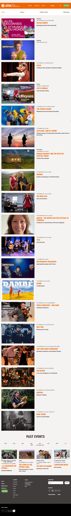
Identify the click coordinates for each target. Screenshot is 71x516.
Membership (37, 5)
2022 (40, 443)
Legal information (51, 494)
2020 (57, 443)
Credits (59, 494)
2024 (23, 443)
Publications (66, 12)
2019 (66, 443)
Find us (14, 492)
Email (26, 486)
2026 (6, 443)
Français (52, 5)
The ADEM (30, 5)
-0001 (31, 445)
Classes (22, 12)
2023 (31, 443)
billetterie (66, 5)
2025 (14, 443)
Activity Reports (15, 494)
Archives (14, 488)
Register (67, 482)
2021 (48, 443)
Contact (43, 5)
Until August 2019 (40, 445)
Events (3, 12)
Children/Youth (44, 12)
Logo (14, 497)
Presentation (15, 482)
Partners (14, 486)
